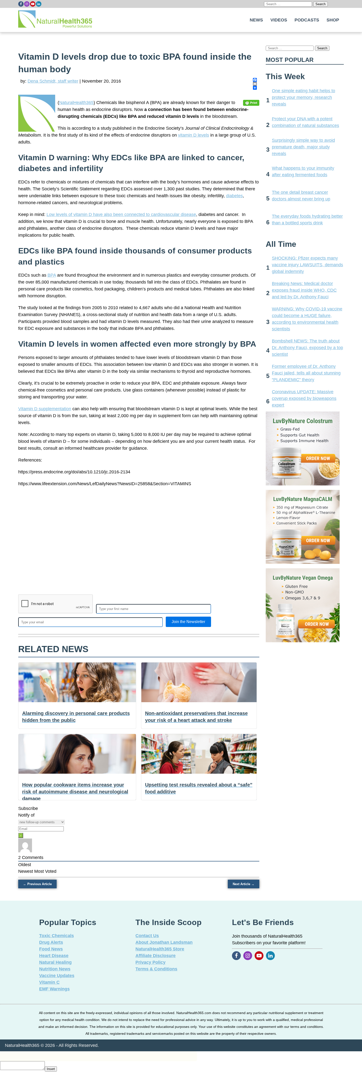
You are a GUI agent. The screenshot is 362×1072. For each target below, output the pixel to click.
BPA (52, 275)
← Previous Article (37, 884)
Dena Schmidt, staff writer (53, 81)
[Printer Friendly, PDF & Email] (251, 103)
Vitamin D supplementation (44, 408)
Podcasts (307, 20)
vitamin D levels (193, 135)
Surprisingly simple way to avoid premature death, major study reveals (303, 147)
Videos (278, 20)
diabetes (234, 195)
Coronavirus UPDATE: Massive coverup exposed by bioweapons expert (304, 398)
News (256, 20)
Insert (51, 1069)
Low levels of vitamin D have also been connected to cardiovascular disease (121, 214)
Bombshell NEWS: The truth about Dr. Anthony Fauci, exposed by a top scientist (307, 348)
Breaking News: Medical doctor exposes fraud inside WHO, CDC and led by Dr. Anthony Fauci (304, 290)
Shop (333, 20)
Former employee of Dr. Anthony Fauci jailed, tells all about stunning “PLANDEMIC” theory (306, 373)
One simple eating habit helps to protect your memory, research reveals (303, 97)
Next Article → (243, 884)
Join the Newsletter (188, 622)
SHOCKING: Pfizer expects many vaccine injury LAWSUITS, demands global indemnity (307, 265)
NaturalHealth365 (76, 102)
